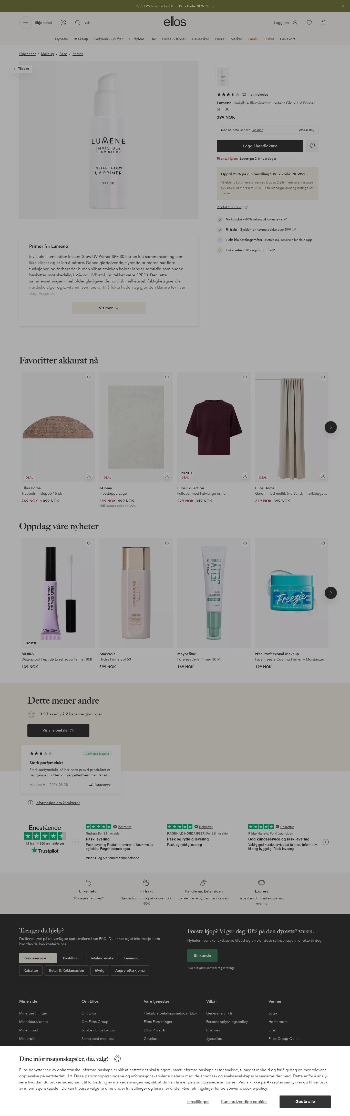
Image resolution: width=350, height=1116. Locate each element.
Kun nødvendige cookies (244, 1101)
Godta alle (305, 1101)
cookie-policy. (255, 1088)
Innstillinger (198, 1101)
